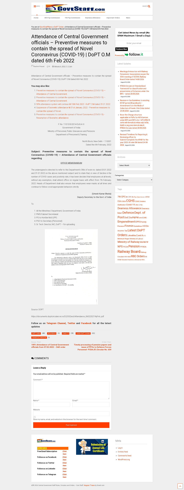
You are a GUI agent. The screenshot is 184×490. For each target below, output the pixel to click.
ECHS (144, 218)
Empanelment (126, 221)
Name (36, 401)
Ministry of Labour (136, 239)
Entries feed (123, 452)
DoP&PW (134, 217)
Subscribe (121, 49)
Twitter (71, 323)
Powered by (120, 55)
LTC (144, 235)
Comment (38, 380)
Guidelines (138, 226)
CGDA (123, 201)
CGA (119, 201)
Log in (120, 448)
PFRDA (143, 247)
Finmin (129, 226)
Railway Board (129, 251)
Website (36, 410)
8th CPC (128, 197)
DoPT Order (59, 27)
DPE (140, 218)
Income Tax (122, 231)
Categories (119, 175)
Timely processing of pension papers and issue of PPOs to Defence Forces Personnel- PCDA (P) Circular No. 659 (92, 347)
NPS (120, 246)
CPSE (140, 205)
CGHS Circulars (140, 201)
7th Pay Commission (72, 18)
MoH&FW (144, 242)
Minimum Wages (123, 239)
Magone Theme (89, 485)
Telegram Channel (56, 323)
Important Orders (113, 18)
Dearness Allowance (92, 18)
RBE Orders (138, 256)
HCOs (145, 226)
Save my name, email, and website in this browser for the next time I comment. (65, 419)
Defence (128, 212)
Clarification (122, 205)
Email (75, 401)
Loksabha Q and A (135, 235)
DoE (126, 217)
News (128, 18)
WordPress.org (124, 460)
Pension (134, 246)
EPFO (138, 221)
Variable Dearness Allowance (131, 260)
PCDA (125, 247)
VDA (143, 260)
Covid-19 (130, 204)
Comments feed (124, 456)
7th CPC (121, 196)
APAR (147, 197)
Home (36, 18)
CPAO (137, 205)
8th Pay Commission (52, 18)
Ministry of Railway (128, 241)
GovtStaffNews (46, 27)
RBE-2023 (127, 257)
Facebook (86, 323)
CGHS (130, 201)
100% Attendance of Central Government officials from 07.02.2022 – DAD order (50, 346)
